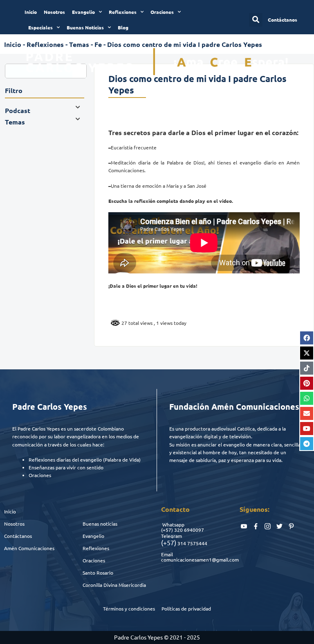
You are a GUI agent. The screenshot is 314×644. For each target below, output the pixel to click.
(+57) (167, 529)
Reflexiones (123, 12)
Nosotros (54, 12)
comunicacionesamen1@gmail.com (200, 559)
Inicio (31, 12)
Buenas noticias (100, 523)
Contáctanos (18, 536)
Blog (123, 27)
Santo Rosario (98, 572)
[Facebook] (306, 337)
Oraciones (162, 12)
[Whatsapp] (306, 398)
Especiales (40, 27)
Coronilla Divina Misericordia (114, 585)
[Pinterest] (306, 383)
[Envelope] (306, 413)
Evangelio (83, 12)
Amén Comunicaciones (29, 548)
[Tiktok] (306, 368)
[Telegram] (306, 443)
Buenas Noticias (85, 27)
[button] (255, 20)
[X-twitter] (306, 353)
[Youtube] (306, 428)
